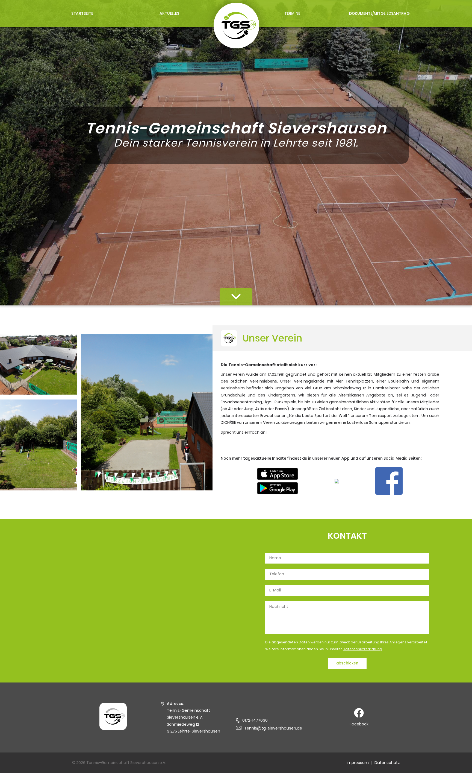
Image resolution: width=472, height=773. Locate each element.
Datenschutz (387, 762)
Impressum (358, 762)
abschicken (347, 663)
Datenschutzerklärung (362, 649)
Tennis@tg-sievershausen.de (273, 728)
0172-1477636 (255, 720)
